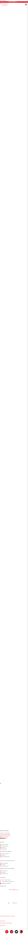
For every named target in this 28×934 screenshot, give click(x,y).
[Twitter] (11, 1)
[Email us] (16, 931)
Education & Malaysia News (5, 856)
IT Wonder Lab (3, 872)
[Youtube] (14, 1)
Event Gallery (3, 855)
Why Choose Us (3, 847)
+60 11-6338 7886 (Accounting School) (7, 881)
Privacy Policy (2, 920)
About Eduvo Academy (4, 844)
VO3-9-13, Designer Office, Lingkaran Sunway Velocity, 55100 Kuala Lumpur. (5, 836)
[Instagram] (16, 1)
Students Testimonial (4, 870)
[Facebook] (9, 1)
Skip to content (3, 0)
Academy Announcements (5, 853)
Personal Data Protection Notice (6, 923)
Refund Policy (2, 925)
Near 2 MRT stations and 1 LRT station (7, 916)
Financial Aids (3, 864)
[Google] (2, 838)
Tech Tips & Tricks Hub (4, 873)
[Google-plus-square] (13, 1)
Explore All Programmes (4, 863)
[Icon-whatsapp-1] (18, 1)
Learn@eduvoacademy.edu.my (6, 883)
